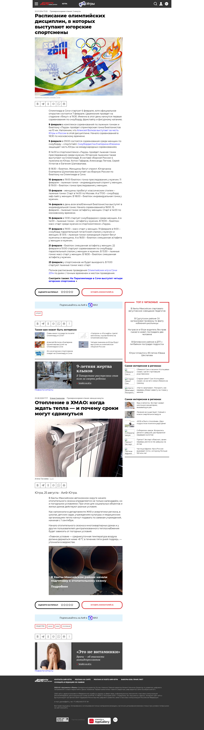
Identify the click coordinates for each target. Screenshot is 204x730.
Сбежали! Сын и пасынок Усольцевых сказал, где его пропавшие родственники (153, 371)
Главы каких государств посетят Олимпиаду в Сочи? (61, 334)
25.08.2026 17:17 (41, 398)
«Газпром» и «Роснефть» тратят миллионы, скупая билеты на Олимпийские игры (104, 335)
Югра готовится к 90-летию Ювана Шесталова (147, 354)
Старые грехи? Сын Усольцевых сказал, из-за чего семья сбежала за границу (152, 381)
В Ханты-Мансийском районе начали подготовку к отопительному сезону (79, 578)
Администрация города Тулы (47, 97)
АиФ (52, 479)
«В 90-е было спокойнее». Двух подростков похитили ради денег (151, 422)
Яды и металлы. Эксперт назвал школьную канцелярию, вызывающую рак (150, 405)
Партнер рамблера (78, 719)
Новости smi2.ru (44, 390)
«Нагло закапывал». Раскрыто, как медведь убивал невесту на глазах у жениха (152, 390)
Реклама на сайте (83, 679)
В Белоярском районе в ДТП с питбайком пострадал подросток (147, 343)
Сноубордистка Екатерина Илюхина (99, 144)
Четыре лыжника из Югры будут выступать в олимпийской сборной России (105, 344)
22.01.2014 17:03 (41, 11)
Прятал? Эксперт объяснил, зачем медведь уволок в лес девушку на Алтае (151, 442)
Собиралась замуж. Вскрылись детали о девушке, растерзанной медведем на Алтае (151, 432)
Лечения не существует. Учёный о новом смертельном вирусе (151, 413)
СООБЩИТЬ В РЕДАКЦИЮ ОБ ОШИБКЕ (69, 682)
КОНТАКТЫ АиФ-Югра (63, 679)
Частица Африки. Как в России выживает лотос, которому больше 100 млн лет (152, 451)
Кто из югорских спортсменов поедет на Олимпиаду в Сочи (60, 352)
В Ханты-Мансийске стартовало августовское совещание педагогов (147, 309)
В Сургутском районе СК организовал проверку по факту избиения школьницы (147, 321)
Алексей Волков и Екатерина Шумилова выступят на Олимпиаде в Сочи (59, 344)
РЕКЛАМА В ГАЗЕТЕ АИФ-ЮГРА (106, 679)
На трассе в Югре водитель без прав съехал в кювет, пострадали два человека (147, 332)
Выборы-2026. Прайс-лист (132, 679)
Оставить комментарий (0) (102, 292)
